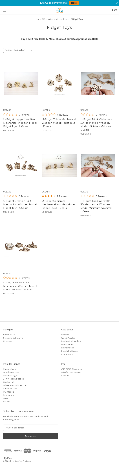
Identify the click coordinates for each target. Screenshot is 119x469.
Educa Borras (10, 388)
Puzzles (65, 334)
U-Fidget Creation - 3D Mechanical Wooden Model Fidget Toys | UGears (20, 204)
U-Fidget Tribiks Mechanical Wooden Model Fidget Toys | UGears (59, 123)
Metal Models (68, 344)
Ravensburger (10, 375)
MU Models (8, 392)
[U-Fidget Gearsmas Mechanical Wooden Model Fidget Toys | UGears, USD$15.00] (59, 165)
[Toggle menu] (4, 10)
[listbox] (23, 50)
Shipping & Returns (13, 338)
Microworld (9, 395)
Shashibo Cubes (69, 351)
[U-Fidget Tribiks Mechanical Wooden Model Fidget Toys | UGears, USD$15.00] (59, 83)
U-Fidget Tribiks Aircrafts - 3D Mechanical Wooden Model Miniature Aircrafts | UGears (96, 206)
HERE (95, 38)
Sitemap (7, 341)
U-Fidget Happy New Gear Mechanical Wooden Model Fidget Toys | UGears (20, 123)
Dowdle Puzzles (11, 372)
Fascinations (10, 369)
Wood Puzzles (68, 338)
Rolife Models (68, 347)
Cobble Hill (8, 382)
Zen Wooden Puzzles (13, 378)
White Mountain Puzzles (15, 385)
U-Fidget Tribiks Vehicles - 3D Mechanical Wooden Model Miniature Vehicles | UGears (96, 124)
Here (74, 3)
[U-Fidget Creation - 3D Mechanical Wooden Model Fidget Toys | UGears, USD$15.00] (21, 165)
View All (7, 401)
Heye (5, 398)
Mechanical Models (71, 341)
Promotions (67, 354)
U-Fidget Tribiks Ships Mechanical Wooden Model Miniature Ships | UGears (20, 286)
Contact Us (9, 334)
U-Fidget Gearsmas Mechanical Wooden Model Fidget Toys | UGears (58, 204)
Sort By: (8, 50)
